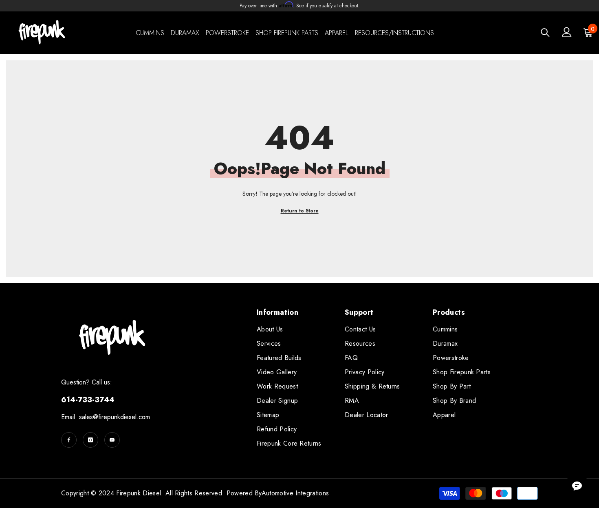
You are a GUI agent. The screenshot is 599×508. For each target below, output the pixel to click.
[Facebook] (69, 440)
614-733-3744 (88, 399)
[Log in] (567, 32)
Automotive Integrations (295, 493)
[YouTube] (112, 440)
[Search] (545, 32)
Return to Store (300, 210)
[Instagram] (90, 440)
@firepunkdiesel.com (121, 417)
